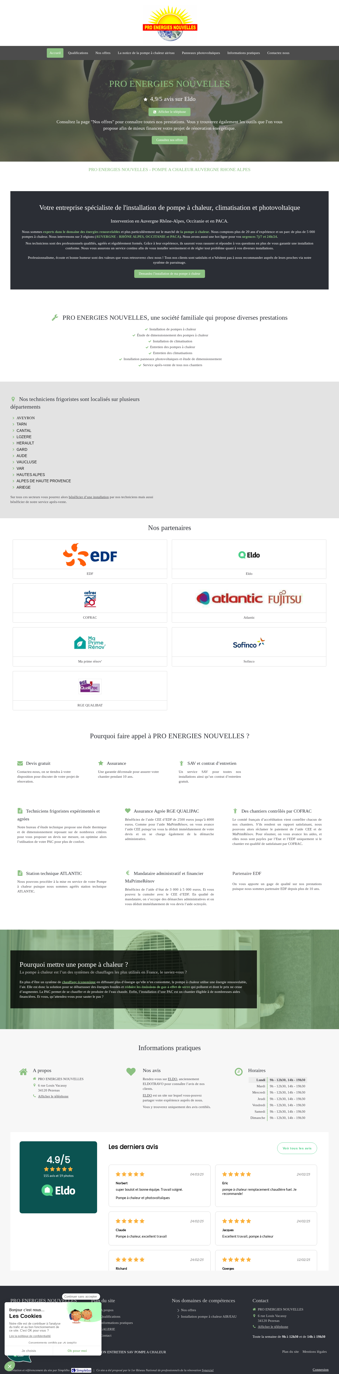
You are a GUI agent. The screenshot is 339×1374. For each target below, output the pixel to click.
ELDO (172, 1079)
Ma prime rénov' (90, 661)
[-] (249, 554)
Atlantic (249, 617)
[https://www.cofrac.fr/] (90, 598)
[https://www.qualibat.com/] (90, 686)
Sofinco (249, 661)
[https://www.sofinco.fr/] (249, 642)
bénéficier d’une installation (89, 497)
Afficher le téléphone (53, 1096)
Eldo (249, 574)
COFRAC (90, 617)
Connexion (321, 1369)
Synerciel (208, 1370)
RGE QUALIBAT (90, 705)
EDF (90, 574)
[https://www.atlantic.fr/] (249, 598)
